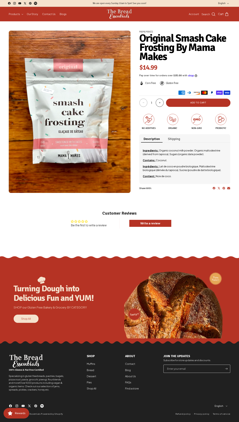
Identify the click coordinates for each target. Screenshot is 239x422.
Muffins (91, 364)
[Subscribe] (226, 369)
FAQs (128, 382)
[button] (16, 14)
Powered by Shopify (52, 414)
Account (194, 14)
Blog (128, 370)
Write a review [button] (150, 223)
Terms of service (221, 414)
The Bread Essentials (29, 414)
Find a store (132, 388)
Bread (90, 370)
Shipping (174, 139)
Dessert (91, 376)
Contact (130, 364)
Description (152, 139)
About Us (130, 376)
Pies (89, 382)
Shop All (26, 318)
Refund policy (183, 414)
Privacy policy (201, 414)
